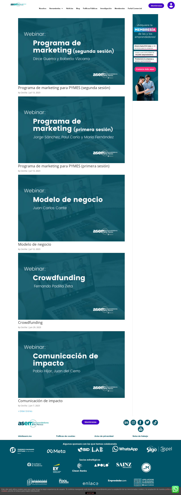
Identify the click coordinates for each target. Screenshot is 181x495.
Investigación (106, 8)
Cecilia (24, 92)
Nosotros (42, 8)
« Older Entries (25, 411)
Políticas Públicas (90, 8)
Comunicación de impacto (40, 400)
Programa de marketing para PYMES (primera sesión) (63, 165)
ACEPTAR (90, 493)
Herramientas (54, 8)
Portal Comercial (135, 8)
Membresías (120, 8)
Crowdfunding (30, 322)
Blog (78, 8)
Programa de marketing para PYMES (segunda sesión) (64, 87)
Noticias (69, 8)
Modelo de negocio (34, 244)
